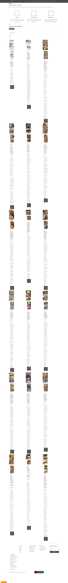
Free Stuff (11, 61)
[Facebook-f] (40, 572)
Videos (28, 52)
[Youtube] (38, 572)
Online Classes (11, 476)
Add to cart (12, 87)
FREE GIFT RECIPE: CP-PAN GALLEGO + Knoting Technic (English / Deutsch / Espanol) (29, 399)
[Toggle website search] (57, 1)
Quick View (11, 50)
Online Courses (34, 17)
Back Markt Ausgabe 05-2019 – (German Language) (12, 64)
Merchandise (51, 17)
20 (10, 37)
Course (45, 61)
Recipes (17, 17)
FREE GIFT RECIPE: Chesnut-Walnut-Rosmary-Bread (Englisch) (28, 148)
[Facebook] (42, 572)
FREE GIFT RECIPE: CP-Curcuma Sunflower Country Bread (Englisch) (12, 316)
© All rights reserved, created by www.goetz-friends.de (17, 572)
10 (10, 36)
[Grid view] (9, 31)
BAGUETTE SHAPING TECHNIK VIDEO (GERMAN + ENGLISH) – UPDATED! (29, 56)
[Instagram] (35, 572)
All (10, 38)
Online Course (11, 477)
